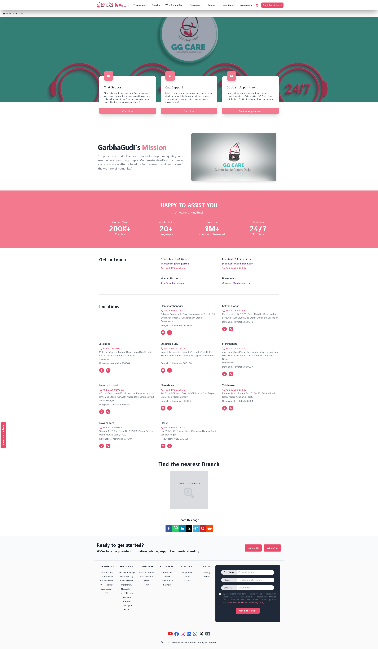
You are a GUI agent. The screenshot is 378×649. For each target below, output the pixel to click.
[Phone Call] (169, 332)
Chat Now (127, 111)
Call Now (189, 111)
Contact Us (253, 548)
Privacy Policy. (257, 602)
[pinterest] (202, 528)
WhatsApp (272, 548)
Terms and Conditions (236, 602)
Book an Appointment (250, 111)
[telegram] (196, 528)
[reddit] (209, 528)
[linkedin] (182, 528)
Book (272, 5)
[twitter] (189, 528)
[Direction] (163, 332)
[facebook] (169, 528)
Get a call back (247, 610)
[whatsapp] (175, 528)
